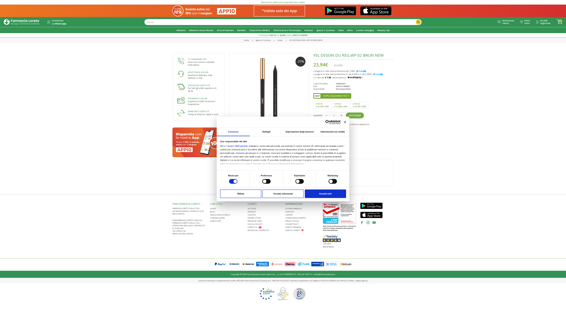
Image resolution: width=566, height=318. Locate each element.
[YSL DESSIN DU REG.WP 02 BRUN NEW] (269, 93)
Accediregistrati (545, 22)
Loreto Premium (293, 227)
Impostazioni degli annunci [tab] (300, 131)
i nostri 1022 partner (237, 146)
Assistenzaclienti (508, 22)
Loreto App (215, 221)
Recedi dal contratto (258, 230)
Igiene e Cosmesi (263, 40)
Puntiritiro (527, 22)
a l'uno (322, 105)
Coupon (252, 214)
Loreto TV (252, 227)
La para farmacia (293, 208)
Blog (212, 211)
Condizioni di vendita (295, 218)
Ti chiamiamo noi (197, 59)
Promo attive (254, 218)
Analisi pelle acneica (220, 214)
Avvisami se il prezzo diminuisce (353, 124)
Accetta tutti (325, 193)
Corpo (280, 40)
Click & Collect (255, 224)
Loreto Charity (292, 230)
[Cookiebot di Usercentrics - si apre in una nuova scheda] (327, 122)
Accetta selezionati (283, 193)
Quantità (317, 115)
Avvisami (355, 115)
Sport (213, 208)
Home (246, 40)
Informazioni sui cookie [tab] (333, 131)
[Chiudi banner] (345, 122)
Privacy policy (292, 221)
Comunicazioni (217, 218)
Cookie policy (292, 224)
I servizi (289, 214)
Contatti (289, 211)
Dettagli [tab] (266, 131)
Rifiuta (240, 193)
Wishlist (252, 211)
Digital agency (361, 280)
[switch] (266, 181)
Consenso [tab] (233, 131)
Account (252, 208)
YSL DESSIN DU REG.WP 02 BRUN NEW (305, 40)
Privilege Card (255, 221)
